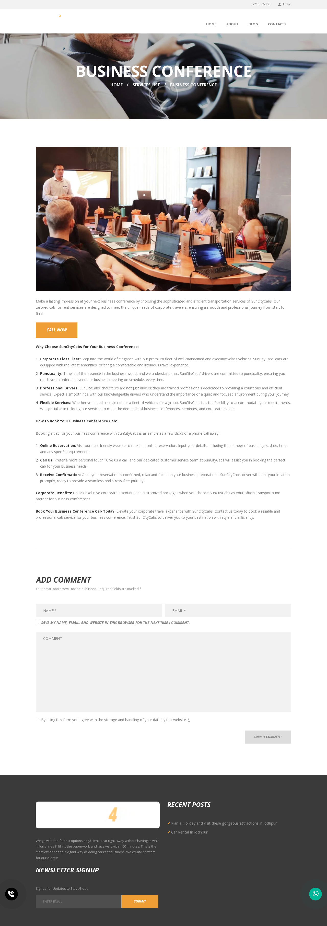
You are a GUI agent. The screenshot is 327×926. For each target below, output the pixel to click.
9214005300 (261, 4)
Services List (146, 85)
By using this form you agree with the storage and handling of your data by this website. (115, 719)
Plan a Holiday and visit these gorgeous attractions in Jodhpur (224, 823)
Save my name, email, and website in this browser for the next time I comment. (115, 622)
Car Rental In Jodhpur (189, 832)
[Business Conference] (163, 219)
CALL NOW (56, 330)
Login (287, 4)
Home (116, 85)
